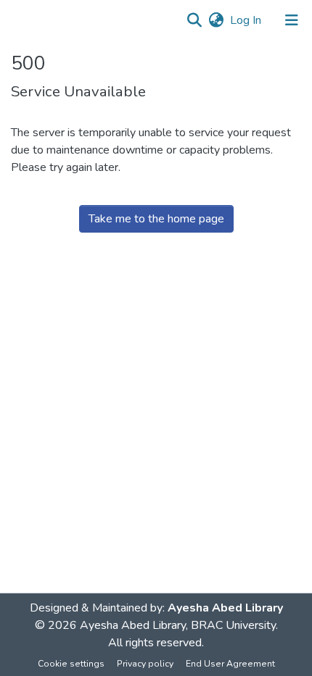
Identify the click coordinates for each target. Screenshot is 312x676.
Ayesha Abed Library (225, 608)
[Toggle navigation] (291, 20)
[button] (194, 20)
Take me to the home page (156, 219)
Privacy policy (145, 663)
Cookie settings (71, 663)
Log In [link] (246, 20)
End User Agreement (230, 663)
